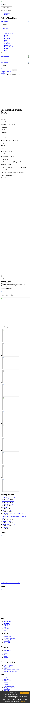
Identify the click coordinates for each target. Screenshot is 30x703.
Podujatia (6, 625)
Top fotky (6, 682)
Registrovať (3, 71)
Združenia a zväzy (8, 33)
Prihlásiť (6, 14)
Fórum (5, 656)
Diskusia (6, 657)
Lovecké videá (7, 45)
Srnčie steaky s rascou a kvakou (10, 498)
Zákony (6, 42)
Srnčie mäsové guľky (7, 504)
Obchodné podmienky (9, 686)
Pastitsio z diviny (6, 510)
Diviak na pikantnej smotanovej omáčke (10, 583)
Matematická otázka (6, 281)
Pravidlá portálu (7, 690)
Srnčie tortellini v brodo (8, 501)
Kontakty (6, 684)
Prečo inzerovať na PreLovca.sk (11, 669)
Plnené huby (5, 527)
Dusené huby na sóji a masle (9, 524)
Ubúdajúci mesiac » (5, 21)
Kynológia (6, 628)
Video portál (7, 667)
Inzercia (6, 48)
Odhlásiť (3, 73)
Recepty (6, 35)
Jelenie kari (5, 507)
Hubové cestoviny (6, 521)
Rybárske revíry (7, 639)
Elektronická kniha (8, 47)
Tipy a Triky (7, 624)
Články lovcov (7, 43)
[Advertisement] (15, 91)
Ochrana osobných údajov (10, 687)
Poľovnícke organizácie (9, 638)
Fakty (5, 50)
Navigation (5, 28)
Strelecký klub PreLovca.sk (10, 671)
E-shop (5, 668)
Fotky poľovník (7, 680)
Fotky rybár (6, 679)
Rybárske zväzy (7, 636)
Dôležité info (7, 642)
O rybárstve (6, 623)
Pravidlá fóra (7, 689)
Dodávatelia (7, 38)
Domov (2, 74)
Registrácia (7, 13)
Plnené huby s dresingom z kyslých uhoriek (13, 513)
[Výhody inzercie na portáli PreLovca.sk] (1, 291)
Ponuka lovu (7, 658)
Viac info (23, 701)
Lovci (5, 40)
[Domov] (1, 1)
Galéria (6, 36)
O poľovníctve (7, 621)
